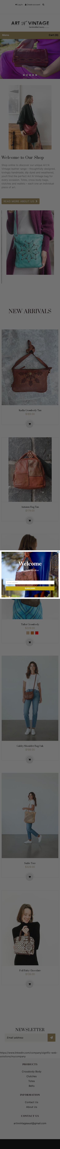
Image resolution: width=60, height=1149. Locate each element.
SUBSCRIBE (30, 588)
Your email (10, 579)
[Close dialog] (58, 552)
